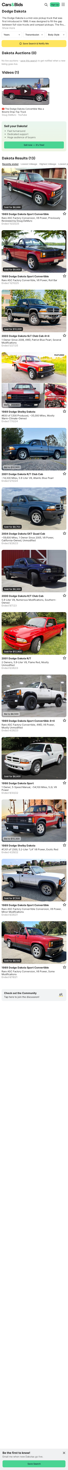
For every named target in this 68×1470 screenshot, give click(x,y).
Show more (8, 27)
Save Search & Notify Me (36, 43)
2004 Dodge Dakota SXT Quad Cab (23, 533)
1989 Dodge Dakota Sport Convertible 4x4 (28, 720)
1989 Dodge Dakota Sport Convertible (25, 214)
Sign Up (55, 4)
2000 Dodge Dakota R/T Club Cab (22, 596)
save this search (28, 60)
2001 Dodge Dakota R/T (16, 658)
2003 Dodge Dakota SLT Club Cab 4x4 (25, 336)
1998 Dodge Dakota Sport (18, 783)
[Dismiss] (64, 1453)
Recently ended (10, 164)
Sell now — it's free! (34, 145)
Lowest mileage (29, 164)
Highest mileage (47, 164)
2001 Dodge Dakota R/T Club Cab (22, 474)
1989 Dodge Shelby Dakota (18, 411)
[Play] (25, 91)
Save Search (34, 1463)
